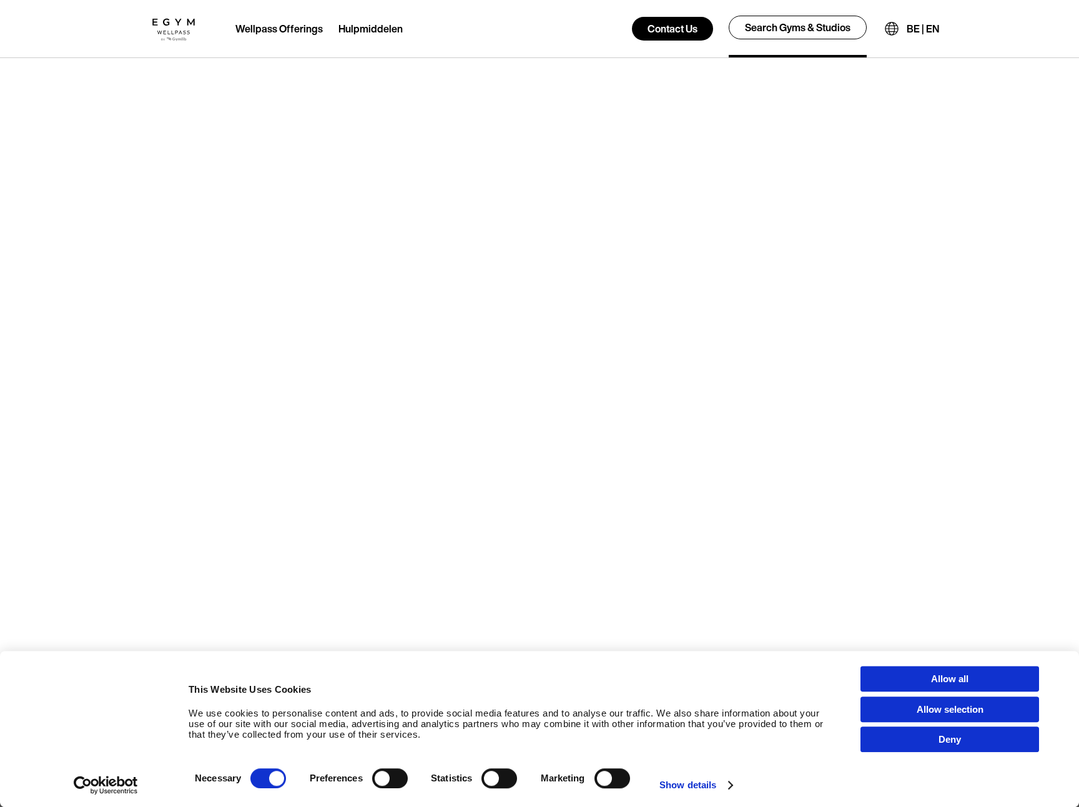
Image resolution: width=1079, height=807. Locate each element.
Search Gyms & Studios (797, 27)
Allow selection (950, 709)
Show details (687, 785)
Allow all (949, 678)
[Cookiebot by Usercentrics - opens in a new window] (105, 785)
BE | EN (923, 28)
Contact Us (672, 28)
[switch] (390, 778)
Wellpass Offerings (279, 28)
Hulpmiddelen (370, 28)
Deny (950, 739)
